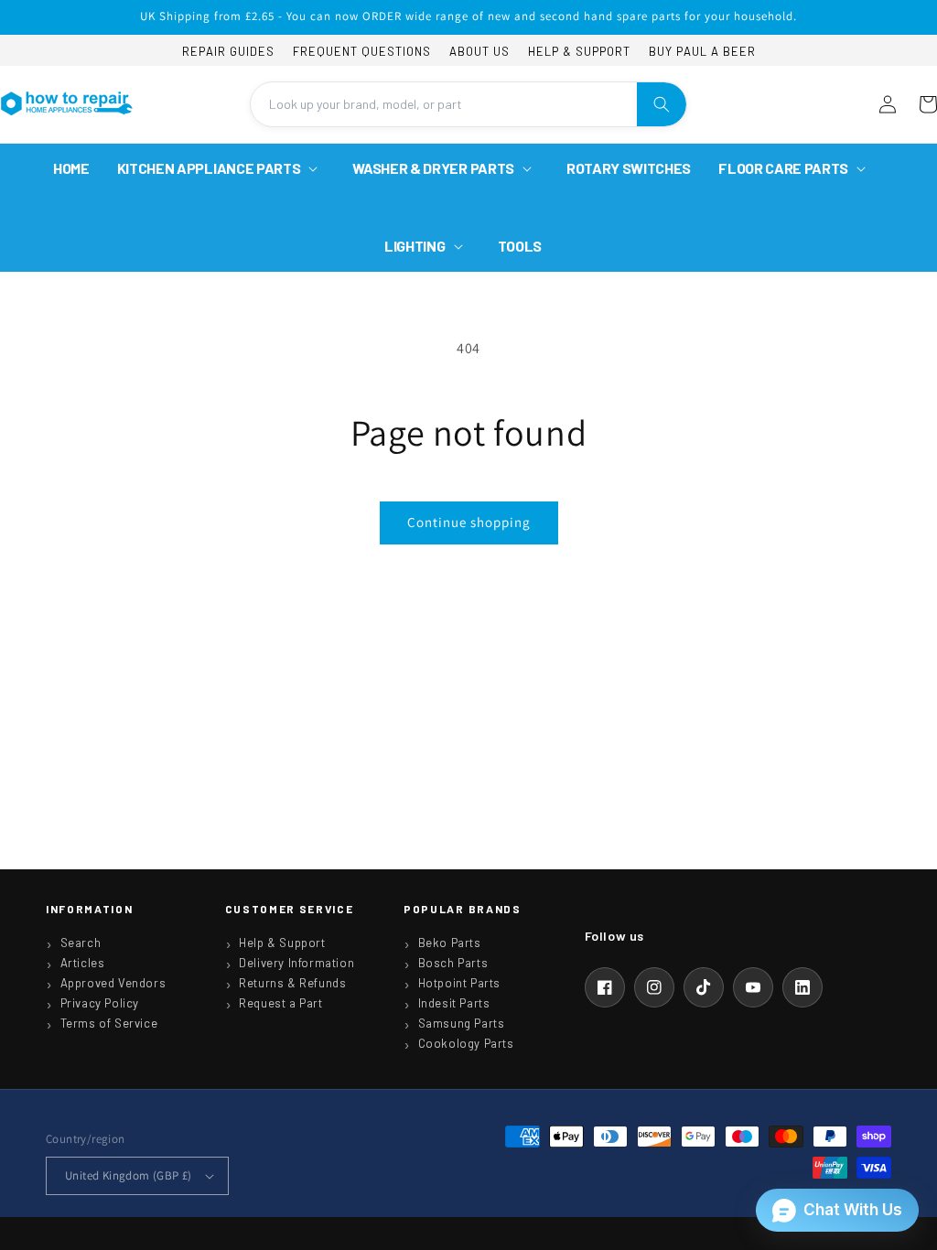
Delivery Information (296, 962)
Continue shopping (469, 522)
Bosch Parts (453, 962)
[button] (221, 169)
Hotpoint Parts (459, 982)
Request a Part (280, 1003)
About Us (479, 51)
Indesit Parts (454, 1003)
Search (81, 942)
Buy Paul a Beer (702, 51)
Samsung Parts (461, 1023)
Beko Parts (449, 942)
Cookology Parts (466, 1043)
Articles (82, 962)
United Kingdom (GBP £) (128, 1175)
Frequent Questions (362, 51)
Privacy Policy (99, 1003)
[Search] (661, 104)
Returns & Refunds (292, 982)
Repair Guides (228, 51)
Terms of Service (109, 1023)
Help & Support (579, 51)
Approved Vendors (113, 982)
